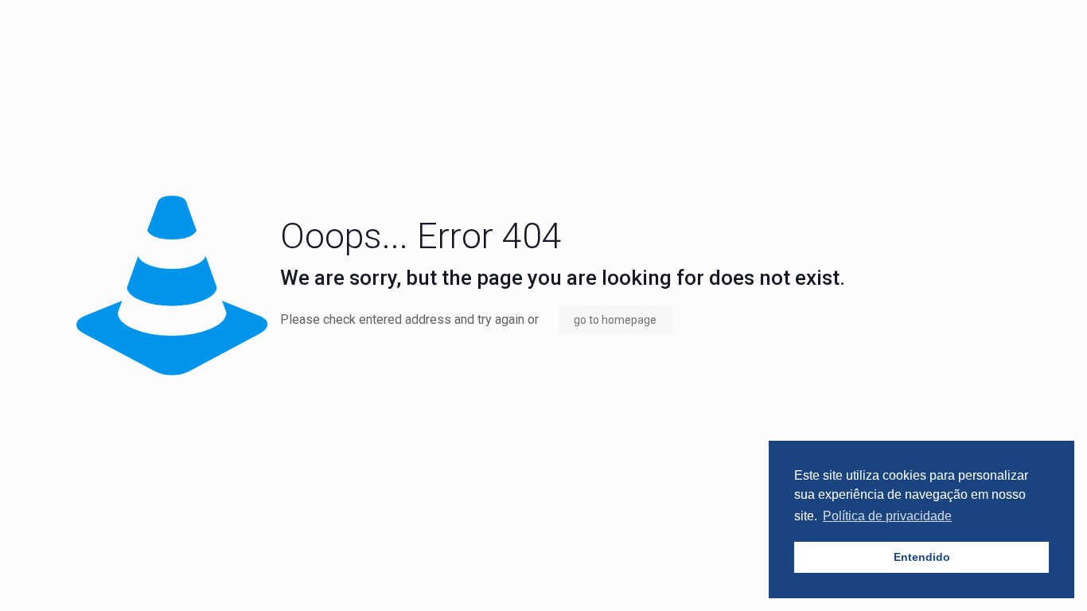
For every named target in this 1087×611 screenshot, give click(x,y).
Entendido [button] (922, 557)
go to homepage (615, 319)
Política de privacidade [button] (887, 516)
